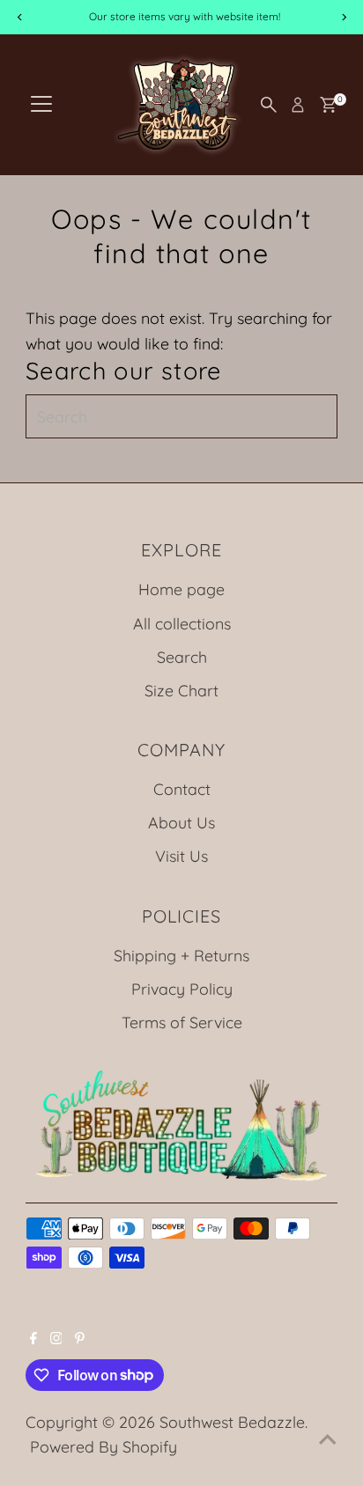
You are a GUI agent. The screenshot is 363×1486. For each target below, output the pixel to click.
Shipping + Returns (181, 955)
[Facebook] (33, 1338)
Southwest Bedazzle (232, 1421)
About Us (181, 822)
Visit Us (181, 855)
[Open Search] (269, 105)
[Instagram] (56, 1338)
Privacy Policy (182, 988)
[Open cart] (328, 105)
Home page (181, 589)
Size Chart (181, 690)
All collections (182, 623)
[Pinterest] (79, 1338)
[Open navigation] (41, 105)
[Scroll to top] (327, 1437)
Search (182, 656)
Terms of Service (182, 1022)
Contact (182, 788)
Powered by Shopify (103, 1446)
